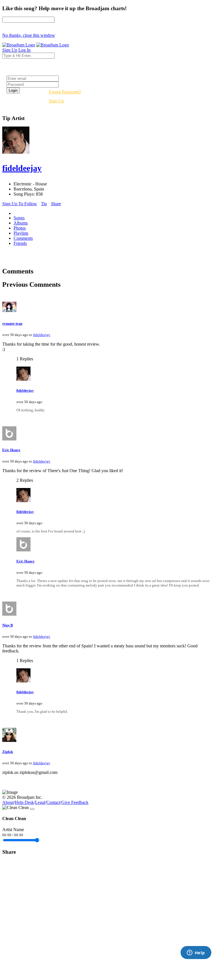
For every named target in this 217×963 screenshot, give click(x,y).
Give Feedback (74, 802)
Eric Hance (11, 450)
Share (56, 203)
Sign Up (56, 101)
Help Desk (24, 802)
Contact (53, 802)
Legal (40, 802)
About (8, 802)
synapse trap (12, 323)
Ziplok (7, 752)
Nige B (7, 625)
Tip (44, 203)
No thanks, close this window (28, 35)
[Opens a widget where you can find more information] (195, 953)
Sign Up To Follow (19, 203)
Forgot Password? (65, 91)
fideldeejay (41, 335)
